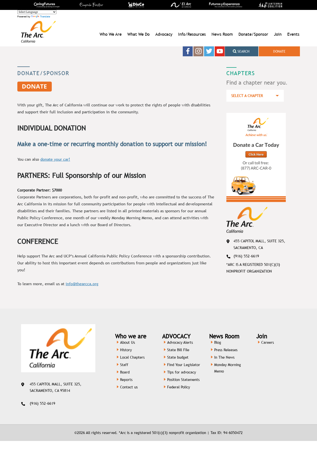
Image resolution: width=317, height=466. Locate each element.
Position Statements (183, 379)
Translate (45, 16)
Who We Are (111, 34)
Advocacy (163, 34)
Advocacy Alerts (180, 342)
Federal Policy (178, 387)
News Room (222, 34)
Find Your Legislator (183, 365)
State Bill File (178, 350)
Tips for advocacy (181, 372)
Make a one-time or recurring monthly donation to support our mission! (112, 143)
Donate (279, 51)
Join (278, 34)
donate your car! (55, 159)
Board (125, 372)
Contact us (129, 387)
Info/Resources (192, 34)
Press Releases (226, 350)
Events (293, 34)
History (126, 350)
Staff (124, 365)
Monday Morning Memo (227, 368)
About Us (127, 342)
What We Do (138, 34)
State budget (177, 357)
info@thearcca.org (82, 283)
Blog (217, 342)
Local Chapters (132, 357)
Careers (267, 342)
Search (243, 51)
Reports (126, 379)
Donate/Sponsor (253, 34)
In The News (224, 357)
